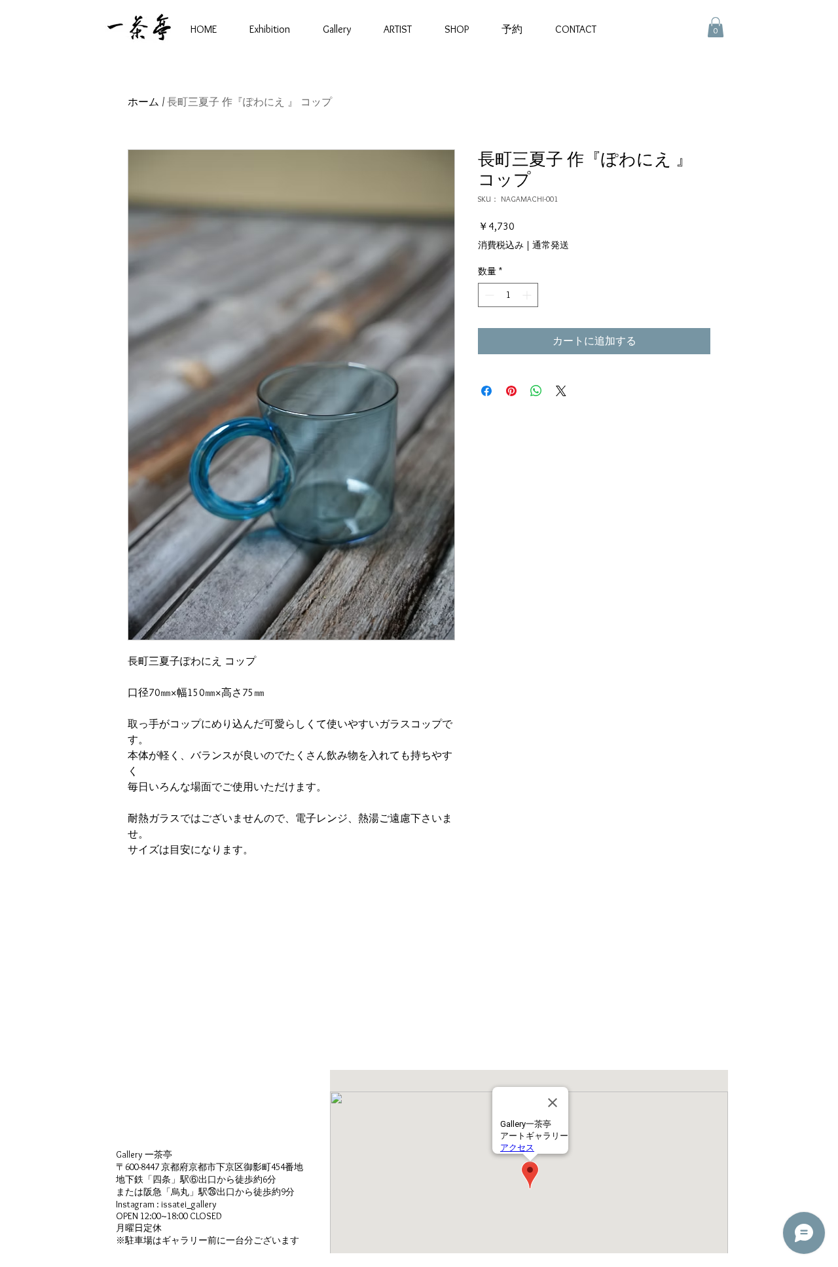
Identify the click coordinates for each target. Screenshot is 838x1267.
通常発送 (550, 245)
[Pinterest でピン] (511, 391)
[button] (715, 27)
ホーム (143, 102)
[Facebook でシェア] (486, 391)
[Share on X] (561, 391)
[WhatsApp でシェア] (536, 391)
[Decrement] (488, 295)
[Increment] (528, 295)
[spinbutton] (508, 295)
